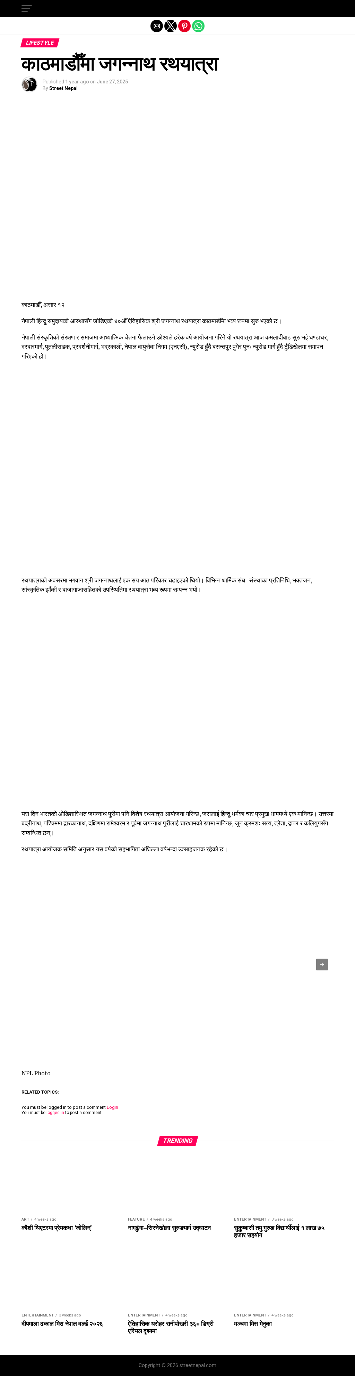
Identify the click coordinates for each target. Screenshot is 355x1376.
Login (112, 1107)
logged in (55, 1112)
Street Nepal (63, 88)
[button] (26, 8)
